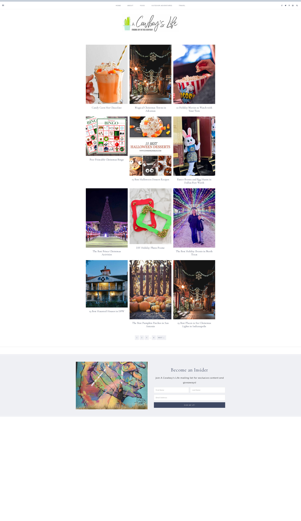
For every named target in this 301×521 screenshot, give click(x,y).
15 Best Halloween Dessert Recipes (150, 179)
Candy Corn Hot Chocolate (107, 107)
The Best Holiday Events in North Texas (194, 253)
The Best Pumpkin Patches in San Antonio (150, 325)
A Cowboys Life (150, 23)
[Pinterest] (289, 2)
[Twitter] (286, 2)
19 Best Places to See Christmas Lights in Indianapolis (194, 325)
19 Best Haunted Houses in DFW (106, 311)
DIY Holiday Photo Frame (150, 247)
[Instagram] (293, 2)
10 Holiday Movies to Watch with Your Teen (194, 109)
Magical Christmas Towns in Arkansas (150, 109)
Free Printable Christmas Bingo (107, 159)
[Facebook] (282, 2)
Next (161, 337)
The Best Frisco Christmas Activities (107, 253)
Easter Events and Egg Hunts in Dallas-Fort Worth (194, 181)
